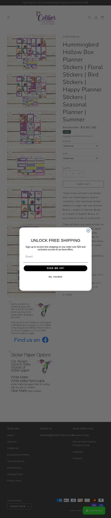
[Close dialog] (88, 230)
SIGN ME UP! (55, 268)
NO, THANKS (55, 277)
